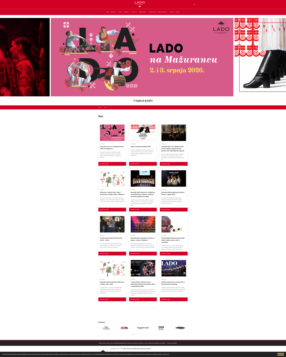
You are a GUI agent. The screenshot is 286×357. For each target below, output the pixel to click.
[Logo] (140, 4)
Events (120, 12)
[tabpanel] (104, 328)
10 (148, 307)
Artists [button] (133, 12)
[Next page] (156, 308)
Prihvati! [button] (281, 354)
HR (194, 4)
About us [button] (113, 12)
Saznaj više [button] (166, 354)
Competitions (152, 12)
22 (154, 307)
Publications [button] (142, 12)
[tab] (133, 334)
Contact (172, 12)
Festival (178, 12)
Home (107, 12)
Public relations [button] (162, 12)
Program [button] (126, 12)
